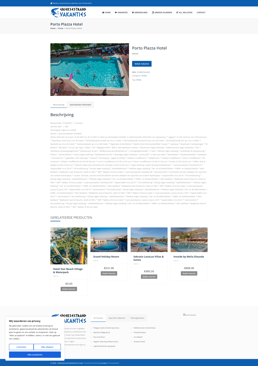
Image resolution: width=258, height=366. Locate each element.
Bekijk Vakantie (142, 64)
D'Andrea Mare (140, 332)
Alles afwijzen (47, 347)
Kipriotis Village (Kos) (101, 332)
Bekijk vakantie (149, 276)
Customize (21, 347)
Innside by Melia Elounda (188, 256)
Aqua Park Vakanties (116, 318)
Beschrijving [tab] (58, 104)
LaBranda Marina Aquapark (104, 346)
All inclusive (98, 318)
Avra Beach (138, 337)
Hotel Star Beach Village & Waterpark (68, 270)
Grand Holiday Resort (106, 256)
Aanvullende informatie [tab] (80, 104)
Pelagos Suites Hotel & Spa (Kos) (106, 328)
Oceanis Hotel (139, 341)
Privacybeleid (113, 363)
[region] (34, 339)
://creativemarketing (91, 363)
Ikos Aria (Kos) (99, 337)
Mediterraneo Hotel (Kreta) (144, 328)
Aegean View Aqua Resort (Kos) (105, 341)
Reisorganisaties (137, 318)
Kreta (60, 28)
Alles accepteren (34, 354)
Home (53, 28)
